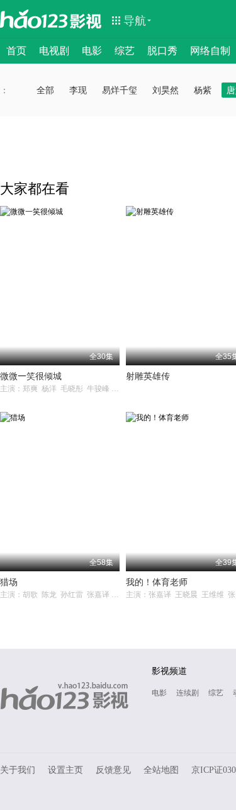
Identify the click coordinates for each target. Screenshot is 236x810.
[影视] (86, 20)
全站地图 (161, 770)
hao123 (34, 19)
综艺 (125, 50)
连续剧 (187, 692)
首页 (16, 50)
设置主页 (65, 770)
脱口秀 (162, 50)
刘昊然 (165, 90)
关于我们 (17, 770)
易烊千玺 (119, 90)
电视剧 (54, 50)
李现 (78, 90)
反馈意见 (113, 770)
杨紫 (202, 90)
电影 (92, 50)
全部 (45, 90)
